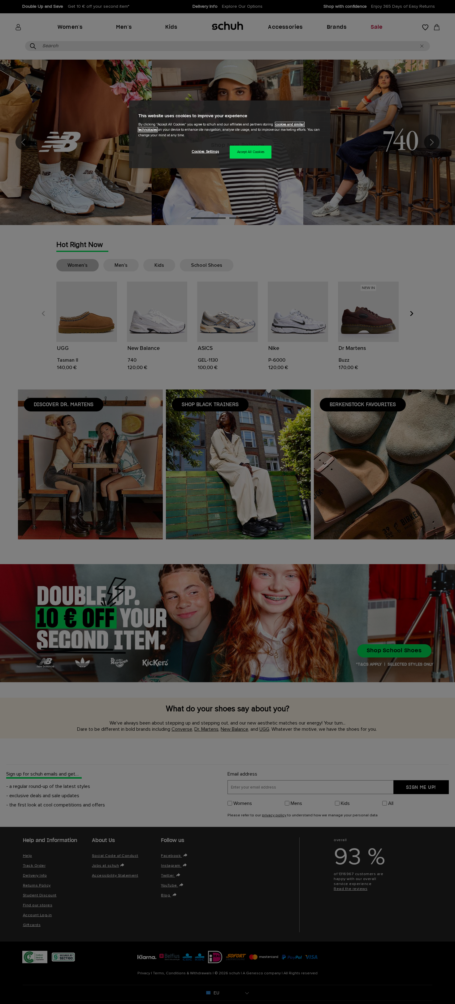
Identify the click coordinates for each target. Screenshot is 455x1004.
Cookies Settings (205, 152)
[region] (229, 134)
